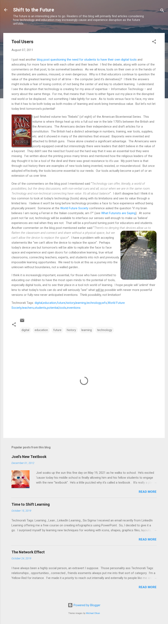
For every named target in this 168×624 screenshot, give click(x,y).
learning (80, 303)
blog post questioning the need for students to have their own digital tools (87, 59)
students (40, 308)
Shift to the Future (33, 10)
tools (62, 308)
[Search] (162, 11)
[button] (154, 42)
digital (38, 303)
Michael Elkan (93, 613)
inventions (74, 308)
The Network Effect (28, 552)
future (61, 303)
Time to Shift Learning (30, 504)
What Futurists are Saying (118, 213)
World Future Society (74, 208)
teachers (28, 308)
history (70, 303)
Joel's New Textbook (29, 456)
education (49, 303)
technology (93, 303)
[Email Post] (22, 322)
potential (53, 308)
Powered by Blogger (86, 605)
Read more (148, 492)
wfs (104, 303)
